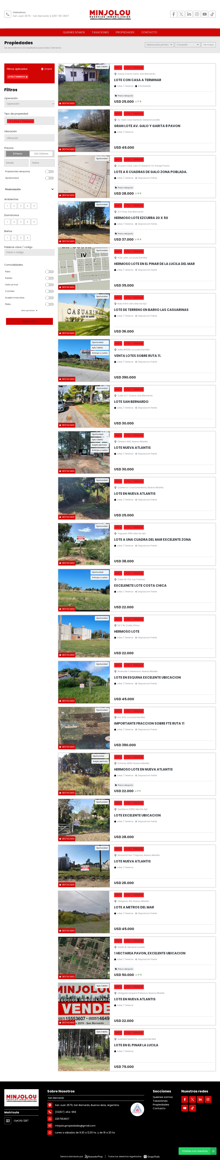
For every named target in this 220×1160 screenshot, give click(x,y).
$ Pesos (17, 153)
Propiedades (125, 32)
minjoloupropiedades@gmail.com (75, 1125)
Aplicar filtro (29, 321)
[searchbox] (36, 121)
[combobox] (29, 120)
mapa (210, 44)
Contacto (149, 32)
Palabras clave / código (18, 247)
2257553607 (62, 1119)
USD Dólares (41, 153)
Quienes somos (74, 32)
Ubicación (10, 131)
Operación (11, 98)
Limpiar (48, 68)
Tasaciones (100, 32)
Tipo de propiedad (16, 113)
